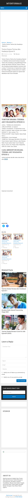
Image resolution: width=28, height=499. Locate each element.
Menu (2, 8)
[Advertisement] (14, 27)
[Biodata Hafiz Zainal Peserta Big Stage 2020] (14, 301)
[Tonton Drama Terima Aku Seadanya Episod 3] (14, 279)
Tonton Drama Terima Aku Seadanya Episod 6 (18, 242)
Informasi (4, 56)
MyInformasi (14, 3)
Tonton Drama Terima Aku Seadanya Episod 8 (6, 257)
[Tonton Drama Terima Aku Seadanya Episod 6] (18, 236)
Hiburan (17, 54)
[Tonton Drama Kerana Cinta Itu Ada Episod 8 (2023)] (14, 322)
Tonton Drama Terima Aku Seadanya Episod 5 (6, 242)
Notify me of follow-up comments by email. (13, 373)
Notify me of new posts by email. (13, 377)
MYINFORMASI (18, 497)
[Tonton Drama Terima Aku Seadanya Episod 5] (7, 236)
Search (14, 396)
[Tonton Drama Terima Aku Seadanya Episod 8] (7, 252)
